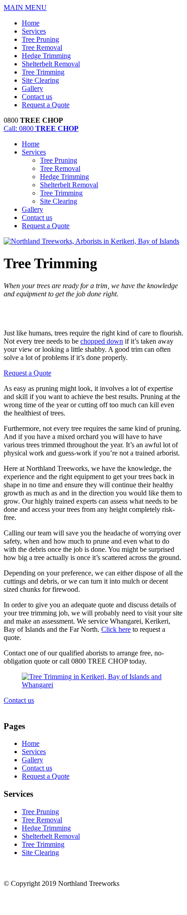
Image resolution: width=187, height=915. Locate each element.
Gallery (32, 88)
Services (34, 31)
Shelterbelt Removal (51, 64)
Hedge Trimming (46, 56)
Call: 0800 (41, 128)
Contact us (37, 96)
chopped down (101, 341)
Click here (116, 629)
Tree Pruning (40, 39)
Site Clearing (40, 80)
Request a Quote (45, 105)
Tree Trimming (43, 72)
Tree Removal (42, 47)
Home (30, 23)
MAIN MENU (25, 7)
